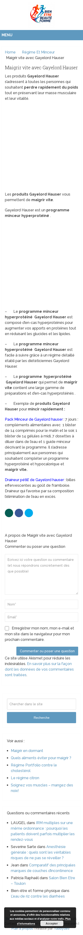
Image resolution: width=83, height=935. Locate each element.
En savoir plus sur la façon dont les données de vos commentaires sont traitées (39, 669)
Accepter (52, 923)
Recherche (42, 717)
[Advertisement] (41, 148)
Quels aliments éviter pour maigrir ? (41, 758)
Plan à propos (22, 928)
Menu (7, 35)
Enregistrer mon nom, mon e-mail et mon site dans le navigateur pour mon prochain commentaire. (39, 634)
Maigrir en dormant (27, 751)
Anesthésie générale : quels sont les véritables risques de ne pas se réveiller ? (41, 852)
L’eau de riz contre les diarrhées (38, 896)
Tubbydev (62, 928)
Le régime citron (25, 778)
